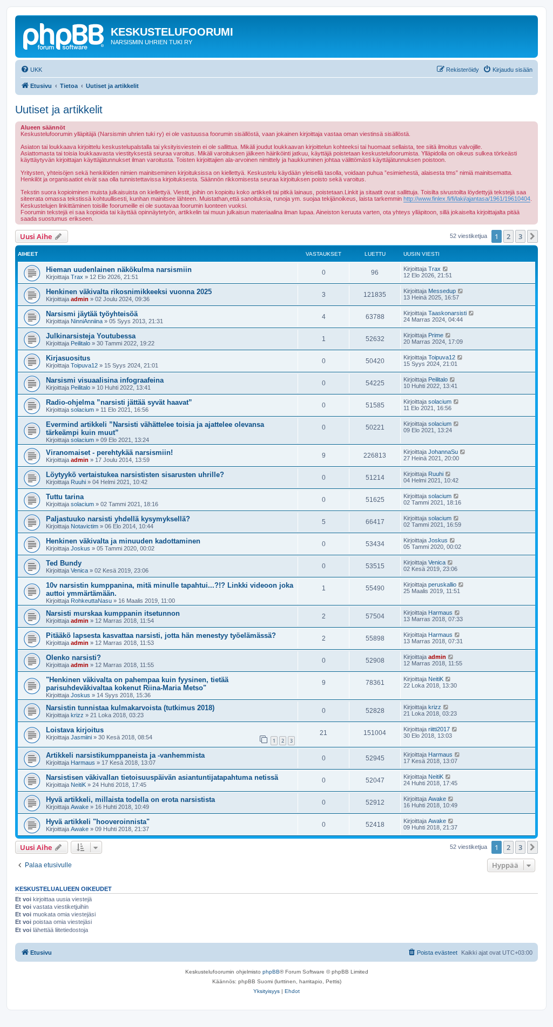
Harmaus (440, 612)
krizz (77, 715)
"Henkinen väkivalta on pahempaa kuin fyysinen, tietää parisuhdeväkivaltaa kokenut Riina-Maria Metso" (137, 684)
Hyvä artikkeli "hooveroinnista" (98, 822)
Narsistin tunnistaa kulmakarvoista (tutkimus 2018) (130, 708)
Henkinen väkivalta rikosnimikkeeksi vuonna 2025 (129, 292)
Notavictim (84, 526)
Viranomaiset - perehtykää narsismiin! (109, 452)
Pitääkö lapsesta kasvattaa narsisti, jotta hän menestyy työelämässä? (161, 635)
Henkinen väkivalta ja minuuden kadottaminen (123, 541)
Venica (79, 570)
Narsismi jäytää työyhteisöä (92, 314)
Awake (80, 807)
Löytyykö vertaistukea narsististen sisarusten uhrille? (135, 475)
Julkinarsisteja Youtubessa (91, 336)
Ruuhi (78, 482)
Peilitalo (80, 343)
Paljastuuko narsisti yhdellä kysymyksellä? (118, 519)
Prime (435, 335)
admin (80, 299)
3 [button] (520, 236)
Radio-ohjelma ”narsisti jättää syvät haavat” (119, 402)
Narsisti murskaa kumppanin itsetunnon (113, 613)
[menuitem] (31, 69)
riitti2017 (439, 729)
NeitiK (435, 679)
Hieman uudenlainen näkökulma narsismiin (119, 270)
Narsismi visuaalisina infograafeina (105, 380)
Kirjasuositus (68, 358)
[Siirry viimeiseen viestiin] (445, 269)
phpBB (271, 972)
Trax (77, 277)
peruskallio (442, 584)
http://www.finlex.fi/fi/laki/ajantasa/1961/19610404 (466, 198)
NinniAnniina (87, 321)
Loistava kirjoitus (75, 730)
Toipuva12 (84, 365)
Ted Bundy (64, 563)
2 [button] (508, 236)
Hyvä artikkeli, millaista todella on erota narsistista (130, 799)
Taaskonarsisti (447, 313)
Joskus (80, 548)
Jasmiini (81, 737)
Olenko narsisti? (73, 658)
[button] (532, 236)
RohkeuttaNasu (91, 600)
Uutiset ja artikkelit (59, 109)
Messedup (442, 291)
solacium (82, 409)
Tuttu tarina (65, 497)
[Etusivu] (64, 35)
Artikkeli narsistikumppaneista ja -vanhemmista (125, 755)
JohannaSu (443, 451)
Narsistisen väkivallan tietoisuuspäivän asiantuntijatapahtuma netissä (162, 777)
